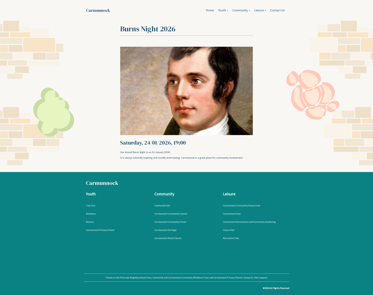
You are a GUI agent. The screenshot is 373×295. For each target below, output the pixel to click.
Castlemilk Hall (162, 205)
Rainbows (91, 213)
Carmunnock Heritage (165, 229)
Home (210, 10)
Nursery (90, 221)
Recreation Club (231, 238)
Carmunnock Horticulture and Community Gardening (249, 221)
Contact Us (277, 10)
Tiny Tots (90, 205)
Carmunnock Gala (232, 213)
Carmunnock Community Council (170, 213)
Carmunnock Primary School (100, 229)
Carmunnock (98, 10)
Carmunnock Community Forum (170, 221)
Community (240, 10)
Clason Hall (228, 229)
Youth (222, 10)
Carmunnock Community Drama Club (241, 205)
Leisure (259, 10)
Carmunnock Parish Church (167, 238)
